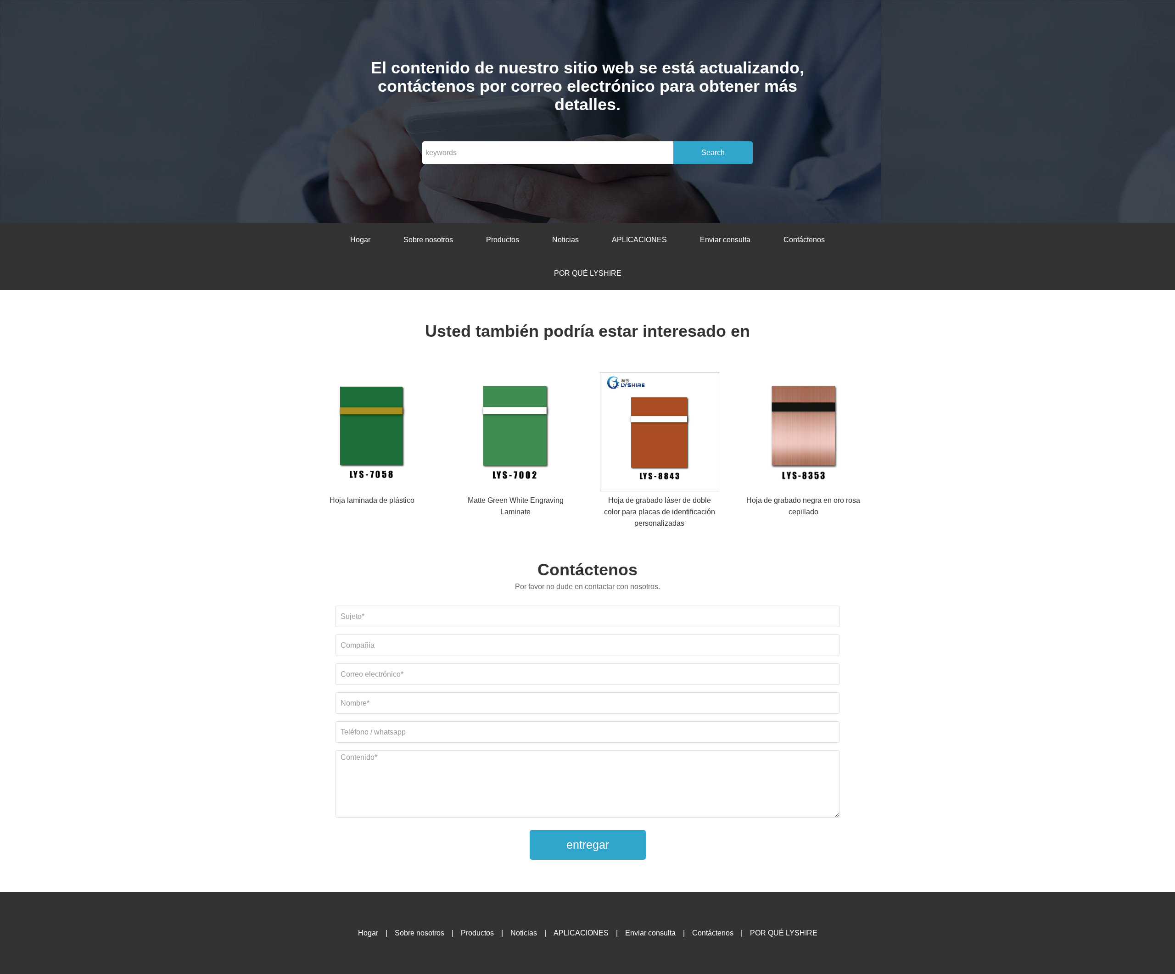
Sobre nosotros (428, 240)
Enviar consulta (725, 240)
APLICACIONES (639, 240)
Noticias (565, 240)
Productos (502, 240)
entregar (587, 844)
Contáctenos (804, 240)
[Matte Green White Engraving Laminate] (515, 433)
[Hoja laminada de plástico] (371, 433)
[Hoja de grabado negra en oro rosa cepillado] (803, 433)
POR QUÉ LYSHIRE (587, 273)
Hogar (360, 240)
